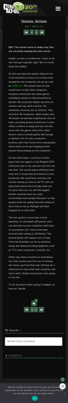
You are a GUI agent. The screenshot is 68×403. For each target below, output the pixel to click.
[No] (64, 393)
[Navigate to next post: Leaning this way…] (36, 32)
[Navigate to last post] (42, 32)
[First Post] (26, 309)
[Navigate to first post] (26, 32)
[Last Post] (41, 309)
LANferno (17, 85)
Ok (34, 398)
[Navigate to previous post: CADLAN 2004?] (32, 32)
